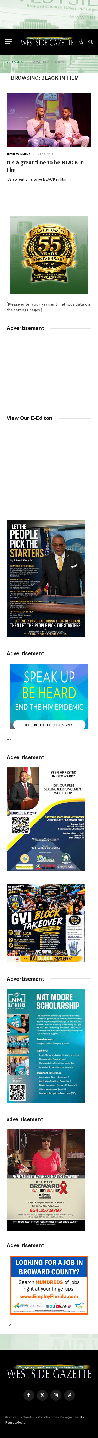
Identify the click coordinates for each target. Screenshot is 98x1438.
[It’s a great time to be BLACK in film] (49, 120)
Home (35, 62)
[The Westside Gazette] (47, 42)
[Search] (90, 41)
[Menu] (8, 41)
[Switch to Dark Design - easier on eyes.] (81, 41)
